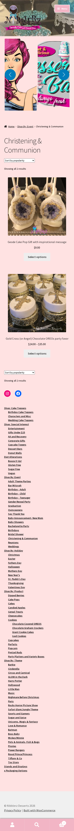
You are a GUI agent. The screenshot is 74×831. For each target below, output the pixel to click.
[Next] (63, 74)
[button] (20, 75)
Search (37, 825)
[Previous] (10, 74)
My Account (12, 825)
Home (11, 126)
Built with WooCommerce (39, 810)
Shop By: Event (25, 126)
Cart (57, 821)
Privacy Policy (12, 810)
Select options (37, 257)
